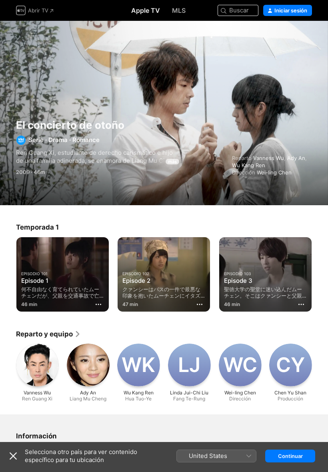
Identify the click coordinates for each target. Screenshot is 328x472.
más (172, 161)
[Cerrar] (13, 456)
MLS (179, 10)
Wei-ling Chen (274, 172)
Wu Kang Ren (248, 165)
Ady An (296, 158)
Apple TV (145, 10)
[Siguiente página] (320, 273)
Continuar (290, 456)
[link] (48, 334)
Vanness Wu (268, 158)
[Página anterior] (8, 273)
